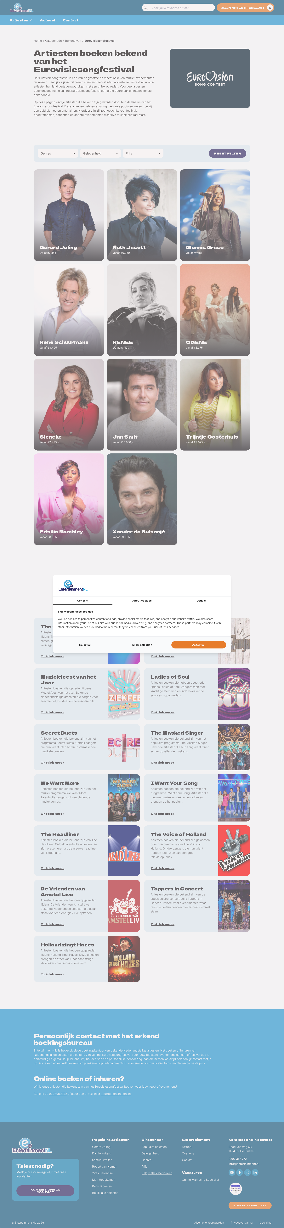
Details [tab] (201, 600)
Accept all (198, 644)
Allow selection (142, 644)
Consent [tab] (82, 600)
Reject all (85, 644)
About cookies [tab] (142, 600)
